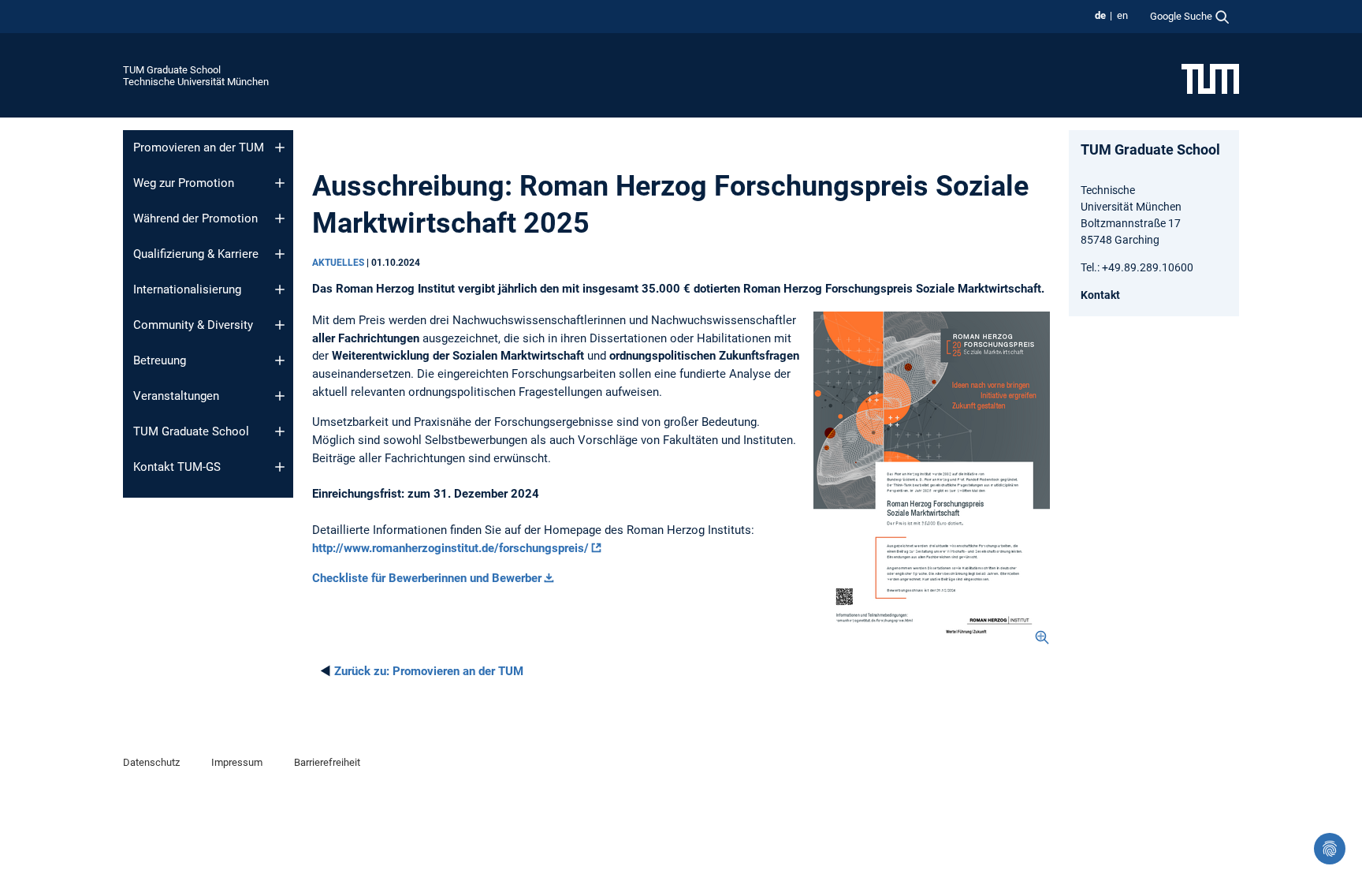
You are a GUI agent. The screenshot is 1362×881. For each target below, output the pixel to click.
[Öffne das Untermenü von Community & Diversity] (279, 324)
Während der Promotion (195, 218)
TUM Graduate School (172, 70)
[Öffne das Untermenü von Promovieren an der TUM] (279, 147)
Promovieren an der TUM (198, 147)
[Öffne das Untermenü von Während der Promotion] (279, 218)
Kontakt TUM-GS (177, 467)
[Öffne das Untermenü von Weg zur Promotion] (279, 183)
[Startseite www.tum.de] (1210, 78)
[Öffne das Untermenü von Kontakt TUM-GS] (279, 466)
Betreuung (159, 360)
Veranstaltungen (176, 396)
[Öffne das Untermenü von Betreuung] (279, 360)
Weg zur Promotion (183, 183)
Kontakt (1100, 295)
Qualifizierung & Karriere (196, 254)
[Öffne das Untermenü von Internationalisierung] (279, 289)
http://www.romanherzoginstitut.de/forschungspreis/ (450, 548)
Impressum (236, 762)
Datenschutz (151, 762)
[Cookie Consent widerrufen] (1329, 848)
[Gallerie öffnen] (931, 479)
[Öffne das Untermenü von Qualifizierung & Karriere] (279, 254)
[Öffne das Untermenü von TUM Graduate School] (279, 431)
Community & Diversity (193, 325)
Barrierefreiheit (327, 762)
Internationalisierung (187, 289)
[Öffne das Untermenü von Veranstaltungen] (279, 395)
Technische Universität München (196, 82)
